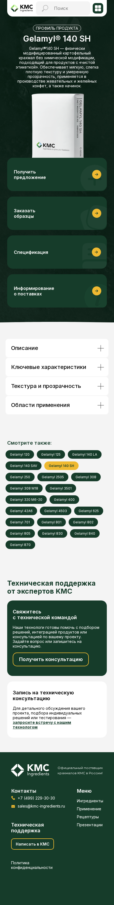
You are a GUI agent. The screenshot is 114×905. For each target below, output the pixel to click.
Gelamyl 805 (20, 533)
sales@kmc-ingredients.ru (41, 806)
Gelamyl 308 (86, 477)
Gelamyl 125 (51, 454)
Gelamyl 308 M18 (24, 488)
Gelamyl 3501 (61, 488)
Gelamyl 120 (20, 454)
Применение (89, 808)
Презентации (90, 824)
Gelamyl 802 (83, 522)
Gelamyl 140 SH (61, 466)
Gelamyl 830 (52, 533)
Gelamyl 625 (89, 511)
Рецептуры (88, 816)
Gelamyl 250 (20, 477)
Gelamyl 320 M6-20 (26, 500)
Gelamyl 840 (84, 533)
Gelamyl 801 (51, 522)
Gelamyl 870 (20, 545)
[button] (57, 213)
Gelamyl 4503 (55, 511)
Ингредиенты (90, 800)
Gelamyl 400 (64, 500)
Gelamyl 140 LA (84, 454)
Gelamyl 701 (20, 522)
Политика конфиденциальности (32, 865)
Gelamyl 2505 (53, 477)
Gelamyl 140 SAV (23, 466)
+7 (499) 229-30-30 (36, 798)
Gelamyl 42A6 (21, 511)
